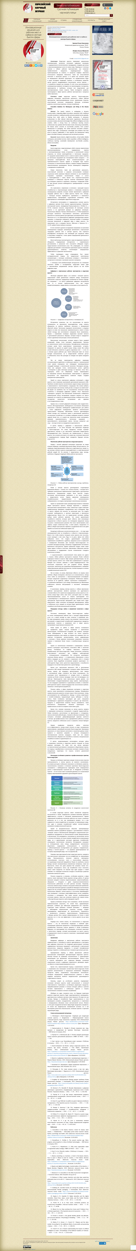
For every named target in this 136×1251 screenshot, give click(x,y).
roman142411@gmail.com (81, 58)
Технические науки (56, 28)
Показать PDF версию (55, 34)
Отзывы (64, 20)
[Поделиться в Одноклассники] (33, 65)
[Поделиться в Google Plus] (31, 65)
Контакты (91, 20)
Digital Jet (33, 1249)
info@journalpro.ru (90, 13)
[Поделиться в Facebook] (28, 65)
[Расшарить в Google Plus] (110, 8)
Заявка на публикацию (68, 6)
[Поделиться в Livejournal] (38, 65)
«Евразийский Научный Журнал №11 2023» (65, 30)
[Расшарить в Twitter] (108, 8)
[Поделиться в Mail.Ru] (41, 65)
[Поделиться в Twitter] (36, 65)
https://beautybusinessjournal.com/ (57, 1062)
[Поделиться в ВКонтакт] (25, 65)
